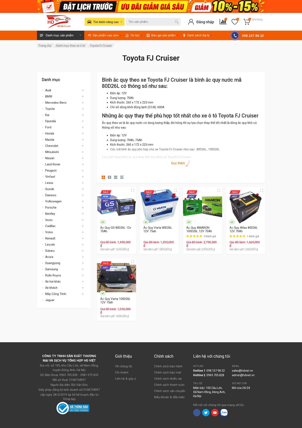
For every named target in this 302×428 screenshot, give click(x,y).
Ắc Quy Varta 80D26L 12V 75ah (157, 229)
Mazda (49, 140)
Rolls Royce (53, 275)
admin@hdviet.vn (243, 375)
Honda (49, 133)
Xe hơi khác (53, 281)
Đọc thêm (178, 163)
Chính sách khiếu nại (168, 378)
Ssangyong (52, 263)
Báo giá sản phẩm (163, 35)
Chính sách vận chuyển (169, 391)
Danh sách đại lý (198, 35)
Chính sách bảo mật (167, 372)
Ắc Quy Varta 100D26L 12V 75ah (115, 300)
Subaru (50, 251)
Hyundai (50, 121)
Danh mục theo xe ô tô (70, 45)
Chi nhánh (121, 372)
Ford (48, 127)
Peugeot (50, 170)
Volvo (49, 232)
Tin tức (135, 35)
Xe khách (51, 288)
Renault (50, 238)
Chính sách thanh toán (169, 385)
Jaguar (49, 300)
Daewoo (50, 195)
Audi (48, 90)
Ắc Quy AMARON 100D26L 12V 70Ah (199, 229)
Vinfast (50, 177)
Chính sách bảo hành (168, 366)
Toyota (50, 109)
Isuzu (49, 220)
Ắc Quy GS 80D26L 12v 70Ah (115, 229)
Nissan (49, 158)
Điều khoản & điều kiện (169, 397)
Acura (49, 257)
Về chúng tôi (123, 366)
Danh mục (51, 79)
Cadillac (50, 226)
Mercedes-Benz (56, 102)
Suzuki (49, 189)
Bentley (50, 214)
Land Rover (52, 164)
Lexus (49, 183)
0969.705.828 (215, 375)
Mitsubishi (52, 152)
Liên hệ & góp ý (125, 378)
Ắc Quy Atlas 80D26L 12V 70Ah (243, 229)
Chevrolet (51, 146)
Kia (47, 115)
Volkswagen (53, 201)
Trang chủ (44, 45)
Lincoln (50, 244)
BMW (48, 96)
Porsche (50, 207)
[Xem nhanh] (132, 190)
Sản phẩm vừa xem (106, 35)
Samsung (51, 269)
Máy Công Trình (55, 294)
